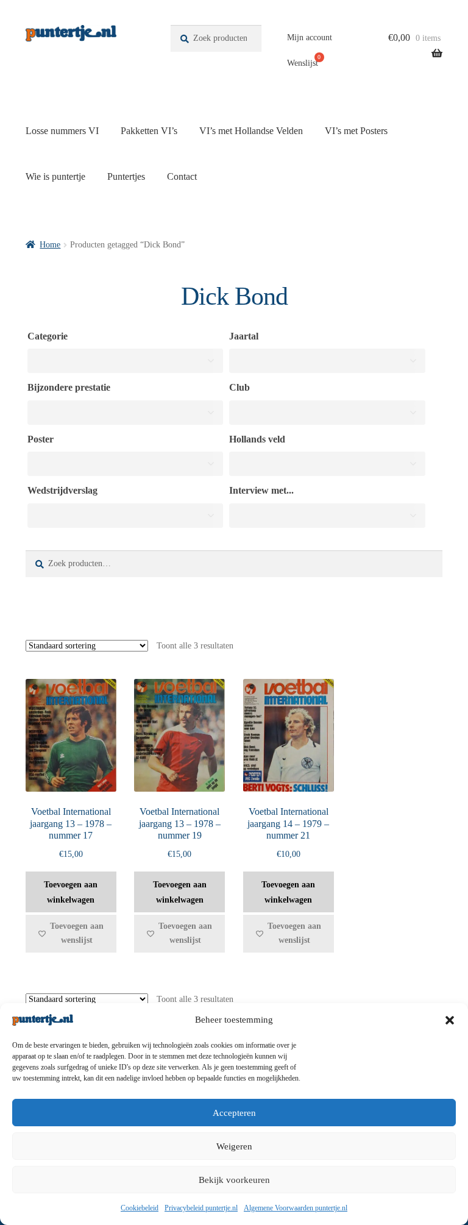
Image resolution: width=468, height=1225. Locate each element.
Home (50, 244)
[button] (450, 1020)
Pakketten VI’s (149, 131)
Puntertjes (126, 176)
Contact (182, 176)
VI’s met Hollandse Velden (251, 131)
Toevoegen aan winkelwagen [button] (71, 892)
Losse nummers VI (62, 131)
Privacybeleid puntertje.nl (201, 1208)
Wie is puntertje (55, 176)
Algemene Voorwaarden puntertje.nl (295, 1208)
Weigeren (234, 1146)
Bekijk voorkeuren (234, 1180)
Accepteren (234, 1113)
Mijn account (309, 37)
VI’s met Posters (356, 131)
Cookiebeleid (139, 1208)
